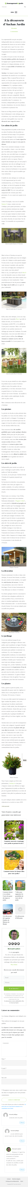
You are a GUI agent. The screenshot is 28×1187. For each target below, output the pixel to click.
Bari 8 (24, 272)
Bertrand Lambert (16, 1149)
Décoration (14, 28)
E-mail (4, 1068)
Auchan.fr (12, 783)
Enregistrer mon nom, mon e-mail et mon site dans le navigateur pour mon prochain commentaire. (14, 1092)
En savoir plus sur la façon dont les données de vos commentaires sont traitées (14, 1106)
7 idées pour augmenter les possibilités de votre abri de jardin (19, 896)
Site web (4, 1077)
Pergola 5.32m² (20, 501)
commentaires (14, 31)
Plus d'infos (14, 964)
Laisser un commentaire (14, 1099)
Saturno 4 (4, 204)
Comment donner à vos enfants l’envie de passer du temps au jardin (8, 896)
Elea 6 (18, 319)
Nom (3, 1059)
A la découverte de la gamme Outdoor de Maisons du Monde (7, 920)
